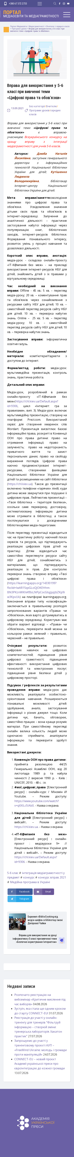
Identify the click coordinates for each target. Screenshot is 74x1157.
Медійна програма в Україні (30, 882)
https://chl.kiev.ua (20, 484)
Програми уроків (39, 110)
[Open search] (54, 3)
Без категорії (37, 106)
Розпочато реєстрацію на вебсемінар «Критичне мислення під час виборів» (40, 999)
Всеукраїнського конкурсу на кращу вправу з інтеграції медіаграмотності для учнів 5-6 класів (37, 141)
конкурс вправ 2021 (52, 877)
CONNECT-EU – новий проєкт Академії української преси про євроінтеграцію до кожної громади (39, 1063)
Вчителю (51, 106)
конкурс (28, 877)
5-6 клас (12, 873)
